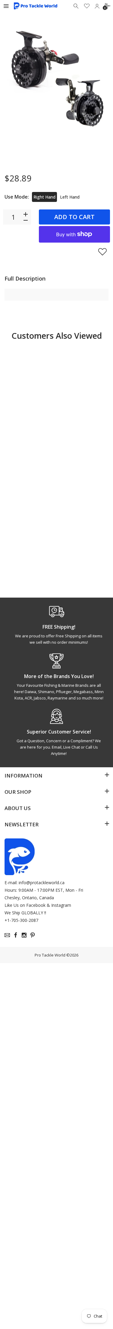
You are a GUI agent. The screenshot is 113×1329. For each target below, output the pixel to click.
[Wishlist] (87, 6)
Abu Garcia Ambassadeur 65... (26, 546)
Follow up (28, 573)
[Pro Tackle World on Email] (7, 935)
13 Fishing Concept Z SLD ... (82, 427)
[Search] (76, 6)
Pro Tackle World (50, 955)
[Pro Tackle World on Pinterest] (32, 935)
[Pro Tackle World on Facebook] (15, 935)
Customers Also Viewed (56, 335)
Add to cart (74, 217)
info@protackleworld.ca (41, 882)
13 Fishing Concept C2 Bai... (28, 427)
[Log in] (97, 6)
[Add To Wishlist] (102, 251)
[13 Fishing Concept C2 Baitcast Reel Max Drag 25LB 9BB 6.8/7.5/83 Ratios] (30, 373)
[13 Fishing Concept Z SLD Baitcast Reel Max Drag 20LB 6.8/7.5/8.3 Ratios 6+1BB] (83, 373)
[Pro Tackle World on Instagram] (24, 935)
